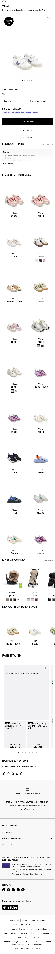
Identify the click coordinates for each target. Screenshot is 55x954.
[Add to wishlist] (48, 18)
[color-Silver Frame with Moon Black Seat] (50, 599)
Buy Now (27, 130)
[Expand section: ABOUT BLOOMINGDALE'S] (27, 838)
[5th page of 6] (32, 752)
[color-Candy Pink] (32, 599)
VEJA (5, 6)
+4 (18, 600)
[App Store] (10, 907)
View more (8, 164)
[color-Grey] (38, 346)
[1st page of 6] (18, 752)
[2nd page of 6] (22, 752)
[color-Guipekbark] (44, 260)
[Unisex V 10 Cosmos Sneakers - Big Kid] (14, 410)
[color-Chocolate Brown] (11, 599)
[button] (27, 50)
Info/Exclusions (27, 809)
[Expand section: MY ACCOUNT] (27, 832)
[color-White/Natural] (36, 260)
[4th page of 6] (29, 752)
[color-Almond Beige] (7, 599)
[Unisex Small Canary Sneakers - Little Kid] (14, 451)
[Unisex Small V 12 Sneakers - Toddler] (40, 491)
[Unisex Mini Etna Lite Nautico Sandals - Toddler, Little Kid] (14, 491)
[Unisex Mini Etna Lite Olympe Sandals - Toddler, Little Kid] (40, 451)
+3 (39, 600)
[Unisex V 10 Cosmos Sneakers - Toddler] (40, 532)
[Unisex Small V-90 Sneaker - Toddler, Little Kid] (12, 625)
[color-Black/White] (40, 260)
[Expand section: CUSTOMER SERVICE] (27, 826)
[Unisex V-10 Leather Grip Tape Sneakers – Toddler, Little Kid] (14, 195)
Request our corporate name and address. (27, 944)
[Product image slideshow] (27, 50)
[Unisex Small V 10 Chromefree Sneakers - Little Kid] (14, 235)
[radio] (36, 260)
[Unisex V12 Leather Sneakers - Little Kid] (40, 410)
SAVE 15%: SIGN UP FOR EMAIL (27, 793)
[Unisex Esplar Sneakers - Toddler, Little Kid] (14, 280)
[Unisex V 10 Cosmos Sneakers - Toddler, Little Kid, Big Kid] (40, 365)
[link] (14, 214)
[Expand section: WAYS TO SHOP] (27, 845)
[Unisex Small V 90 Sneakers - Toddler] (40, 280)
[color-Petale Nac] (16, 391)
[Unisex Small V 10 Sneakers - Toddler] (40, 195)
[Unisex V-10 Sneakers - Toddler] (14, 320)
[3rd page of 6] (25, 752)
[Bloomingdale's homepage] (3, 1)
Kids (8, 1)
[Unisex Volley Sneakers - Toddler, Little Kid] (40, 235)
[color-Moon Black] (14, 599)
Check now (39, 874)
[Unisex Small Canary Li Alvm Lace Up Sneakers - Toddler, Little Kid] (40, 320)
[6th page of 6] (36, 752)
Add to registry (27, 137)
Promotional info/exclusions (23, 874)
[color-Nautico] (42, 346)
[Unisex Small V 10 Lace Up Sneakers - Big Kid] (14, 532)
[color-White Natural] (12, 391)
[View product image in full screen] (5, 74)
